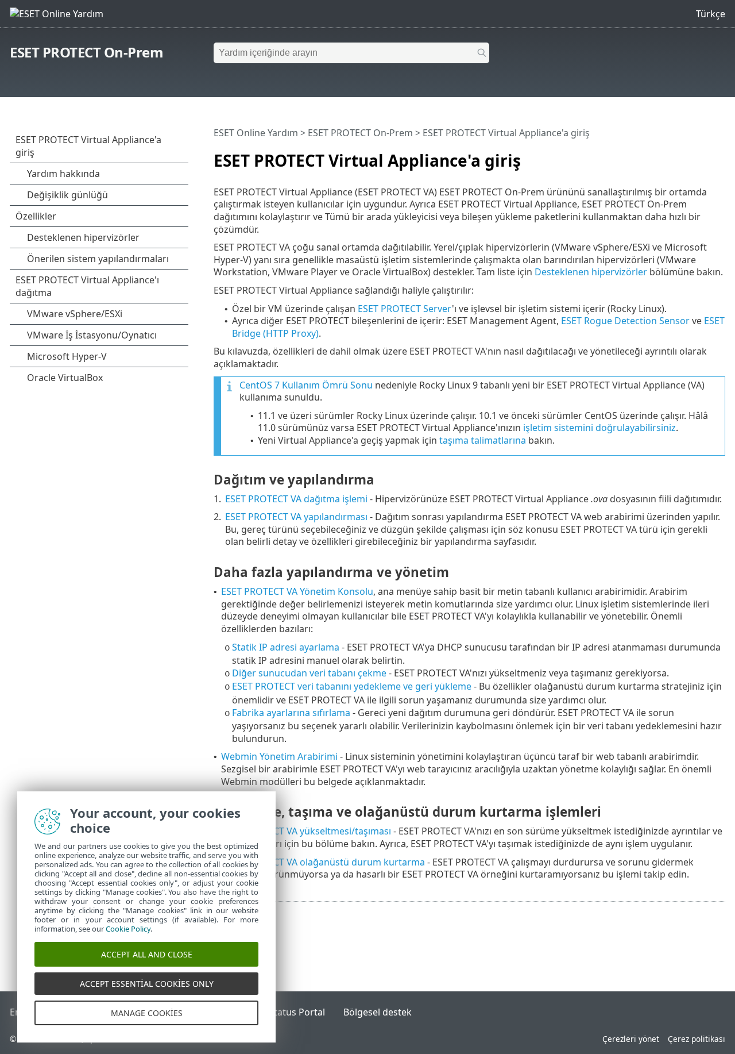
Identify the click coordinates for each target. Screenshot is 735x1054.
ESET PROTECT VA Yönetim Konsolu (297, 591)
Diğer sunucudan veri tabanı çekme (309, 673)
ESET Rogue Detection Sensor (625, 320)
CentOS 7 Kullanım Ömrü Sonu (306, 385)
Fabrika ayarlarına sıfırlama (291, 712)
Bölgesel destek (377, 1012)
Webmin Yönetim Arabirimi (279, 756)
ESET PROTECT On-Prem (86, 52)
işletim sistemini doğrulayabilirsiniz (599, 427)
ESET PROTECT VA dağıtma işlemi (296, 499)
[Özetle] (719, 155)
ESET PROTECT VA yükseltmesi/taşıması (306, 831)
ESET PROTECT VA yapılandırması (296, 516)
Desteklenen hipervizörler (591, 272)
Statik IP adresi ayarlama (285, 647)
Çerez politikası (696, 1038)
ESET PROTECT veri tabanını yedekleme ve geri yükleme (351, 686)
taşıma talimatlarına (482, 440)
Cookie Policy (128, 929)
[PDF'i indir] (701, 155)
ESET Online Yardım (256, 132)
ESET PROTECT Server (405, 308)
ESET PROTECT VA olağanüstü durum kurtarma (323, 862)
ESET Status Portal (285, 1012)
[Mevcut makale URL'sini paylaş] (684, 155)
